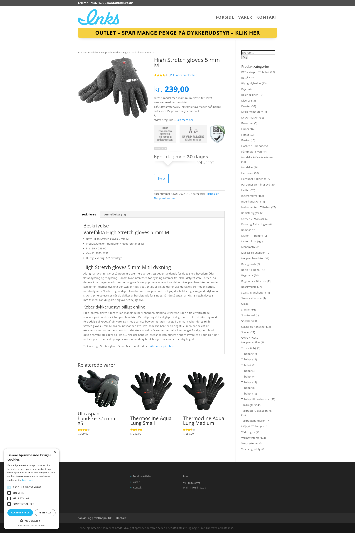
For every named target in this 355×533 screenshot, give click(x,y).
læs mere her (185, 120)
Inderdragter (249, 196)
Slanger (246, 309)
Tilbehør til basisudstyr (255, 399)
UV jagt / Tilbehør (252, 426)
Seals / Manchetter (253, 292)
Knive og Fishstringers (255, 224)
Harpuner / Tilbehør (253, 179)
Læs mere (27, 479)
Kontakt (266, 18)
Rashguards (248, 264)
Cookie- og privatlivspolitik (94, 518)
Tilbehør (246, 354)
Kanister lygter (250, 213)
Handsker (93, 52)
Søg (245, 57)
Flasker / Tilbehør (252, 146)
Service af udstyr (251, 298)
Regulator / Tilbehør (253, 281)
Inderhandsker (250, 201)
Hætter (245, 190)
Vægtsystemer (250, 443)
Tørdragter (248, 405)
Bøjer (244, 89)
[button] (31, 521)
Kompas (246, 230)
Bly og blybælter (251, 83)
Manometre (248, 247)
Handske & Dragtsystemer (257, 157)
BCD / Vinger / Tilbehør (255, 72)
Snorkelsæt (248, 315)
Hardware (247, 173)
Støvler (245, 332)
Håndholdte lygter (252, 151)
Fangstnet (247, 123)
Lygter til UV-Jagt (251, 241)
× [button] (55, 452)
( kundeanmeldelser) (183, 75)
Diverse (246, 100)
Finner (245, 129)
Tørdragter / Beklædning (256, 410)
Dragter (246, 106)
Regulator (247, 275)
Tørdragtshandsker (253, 420)
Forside (225, 18)
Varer (245, 18)
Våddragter (248, 432)
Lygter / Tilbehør (251, 235)
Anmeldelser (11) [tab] (115, 214)
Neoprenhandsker (111, 52)
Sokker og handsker (253, 326)
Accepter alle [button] (20, 512)
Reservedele (248, 287)
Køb (161, 178)
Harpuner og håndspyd (255, 184)
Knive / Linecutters (252, 218)
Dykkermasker (250, 117)
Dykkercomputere (252, 112)
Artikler (146, 476)
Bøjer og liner (249, 95)
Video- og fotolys (251, 449)
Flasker (245, 140)
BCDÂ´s (245, 78)
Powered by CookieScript (31, 525)
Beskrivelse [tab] (89, 214)
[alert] (31, 488)
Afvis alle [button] (45, 512)
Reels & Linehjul (251, 270)
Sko (243, 304)
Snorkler (246, 321)
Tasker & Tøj (248, 348)
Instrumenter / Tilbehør (256, 207)
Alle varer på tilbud (162, 346)
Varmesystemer (251, 438)
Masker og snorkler (253, 252)
